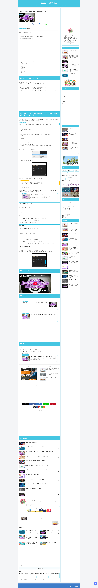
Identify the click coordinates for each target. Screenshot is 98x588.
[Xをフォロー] (34, 407)
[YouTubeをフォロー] (39, 407)
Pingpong (23, 67)
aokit (27, 498)
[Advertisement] (39, 48)
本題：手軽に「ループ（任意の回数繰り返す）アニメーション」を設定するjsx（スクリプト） (35, 61)
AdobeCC (21, 28)
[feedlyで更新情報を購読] (42, 407)
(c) (68, 164)
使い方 (22, 62)
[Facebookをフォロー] (37, 407)
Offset (23, 68)
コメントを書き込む (39, 568)
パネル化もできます (24, 63)
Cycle (23, 66)
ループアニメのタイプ (67, 209)
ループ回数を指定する (67, 214)
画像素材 (71, 164)
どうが (25, 28)
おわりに (64, 217)
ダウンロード (23, 72)
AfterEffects (29, 28)
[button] (78, 153)
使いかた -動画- (23, 71)
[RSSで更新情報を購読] (44, 407)
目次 (69, 202)
